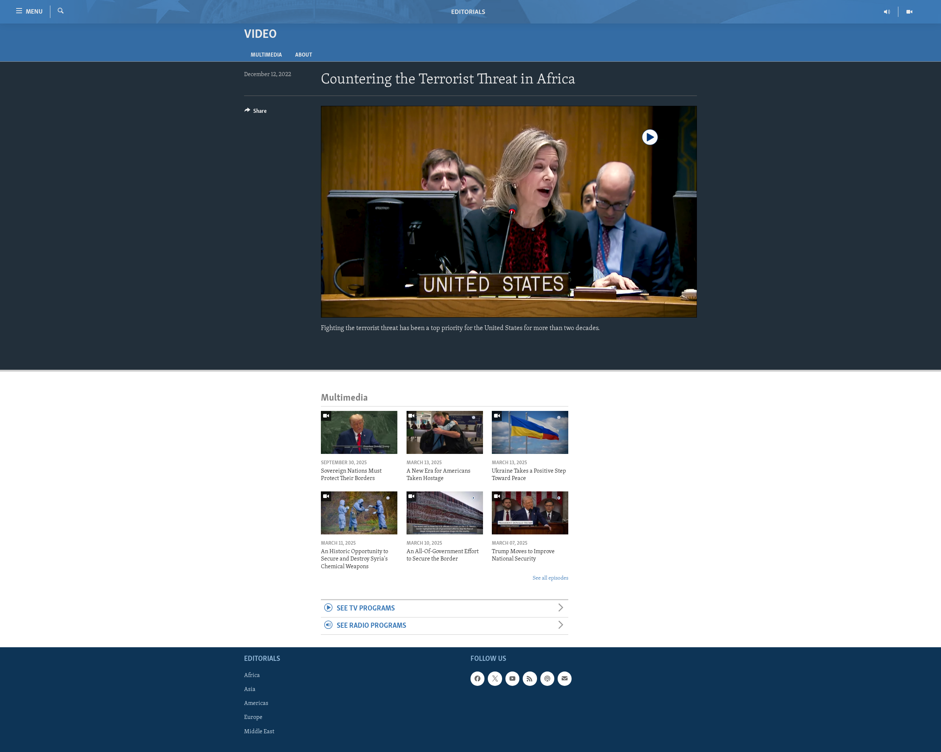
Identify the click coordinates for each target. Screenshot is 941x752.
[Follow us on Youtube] (512, 679)
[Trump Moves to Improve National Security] (530, 512)
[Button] (255, 113)
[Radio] (887, 12)
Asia (249, 690)
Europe (253, 718)
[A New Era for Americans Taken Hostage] (445, 432)
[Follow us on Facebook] (477, 679)
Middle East (259, 732)
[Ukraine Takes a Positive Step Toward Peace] (530, 432)
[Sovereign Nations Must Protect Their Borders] (359, 432)
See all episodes (550, 578)
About (303, 55)
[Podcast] (547, 679)
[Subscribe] (565, 679)
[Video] (909, 12)
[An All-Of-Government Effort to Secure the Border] (445, 512)
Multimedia (266, 55)
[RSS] (530, 679)
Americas (256, 704)
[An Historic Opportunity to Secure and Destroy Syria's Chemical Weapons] (359, 512)
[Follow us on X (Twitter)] (495, 679)
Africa (252, 676)
